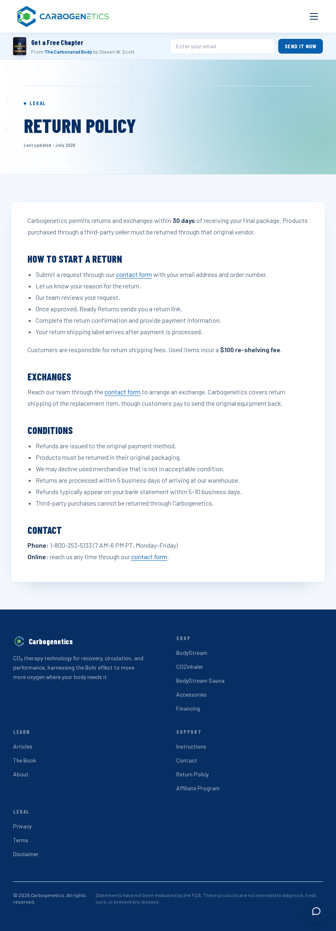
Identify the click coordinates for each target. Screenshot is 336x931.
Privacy (22, 826)
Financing (188, 708)
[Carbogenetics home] (63, 16)
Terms (20, 840)
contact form (134, 274)
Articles (22, 746)
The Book (24, 760)
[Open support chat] (316, 911)
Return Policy (192, 774)
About (21, 774)
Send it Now (300, 46)
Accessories (191, 694)
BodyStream (191, 652)
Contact (186, 760)
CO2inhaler (189, 666)
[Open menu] (314, 16)
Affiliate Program (198, 788)
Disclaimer (26, 853)
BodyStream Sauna (200, 680)
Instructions (191, 746)
